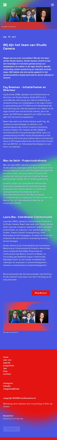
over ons (7, 360)
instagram (8, 383)
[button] (51, 5)
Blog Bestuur (41, 293)
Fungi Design (37, 403)
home (5, 357)
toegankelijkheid (11, 389)
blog (5, 371)
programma (8, 365)
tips (5, 368)
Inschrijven (11, 429)
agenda (6, 362)
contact (7, 374)
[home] (16, 5)
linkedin (7, 386)
